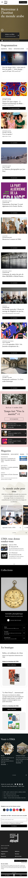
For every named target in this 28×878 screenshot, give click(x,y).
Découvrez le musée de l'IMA (11, 239)
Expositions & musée (19, 48)
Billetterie (24, 2)
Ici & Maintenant (13, 553)
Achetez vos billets (9, 34)
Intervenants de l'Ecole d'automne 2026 (9, 475)
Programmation (5, 454)
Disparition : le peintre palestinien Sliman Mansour (9, 468)
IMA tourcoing (18, 856)
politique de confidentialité (15, 823)
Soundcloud (7, 637)
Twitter (4, 810)
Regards (22, 454)
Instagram (17, 810)
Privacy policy (24, 862)
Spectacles (4, 306)
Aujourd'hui (4, 48)
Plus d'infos (3, 764)
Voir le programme (14, 419)
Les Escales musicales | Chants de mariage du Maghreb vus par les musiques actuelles (13, 311)
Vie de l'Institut (14, 454)
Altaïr (5, 627)
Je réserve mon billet (15, 108)
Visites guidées (5, 376)
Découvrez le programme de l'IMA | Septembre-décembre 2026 (8, 460)
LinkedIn (10, 810)
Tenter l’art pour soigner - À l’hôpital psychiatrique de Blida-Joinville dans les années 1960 (12, 103)
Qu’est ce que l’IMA (5, 845)
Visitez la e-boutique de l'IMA (10, 661)
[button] (12, 532)
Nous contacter (4, 848)
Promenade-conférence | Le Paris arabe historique (12, 380)
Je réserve (15, 142)
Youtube (6, 632)
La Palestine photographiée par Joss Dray (13, 170)
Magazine (3, 853)
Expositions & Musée (6, 98)
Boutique (17, 853)
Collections (4, 236)
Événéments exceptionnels (8, 341)
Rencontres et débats (7, 271)
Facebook (7, 810)
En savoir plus (14, 177)
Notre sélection (11, 665)
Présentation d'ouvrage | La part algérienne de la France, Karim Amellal (12, 206)
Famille (10, 48)
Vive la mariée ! (7, 134)
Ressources (3, 856)
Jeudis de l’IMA (13, 545)
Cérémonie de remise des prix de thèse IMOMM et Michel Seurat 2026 (12, 276)
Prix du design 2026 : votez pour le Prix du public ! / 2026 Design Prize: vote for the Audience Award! (13, 69)
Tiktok (20, 810)
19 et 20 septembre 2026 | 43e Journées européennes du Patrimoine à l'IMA (12, 346)
